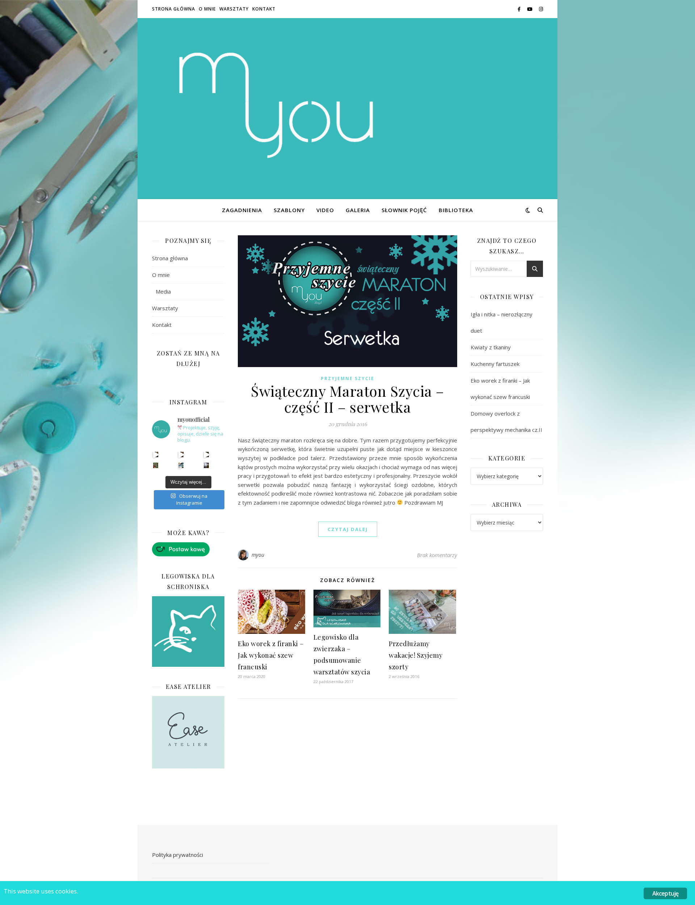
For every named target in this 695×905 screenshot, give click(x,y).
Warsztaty (234, 9)
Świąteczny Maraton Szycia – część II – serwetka (347, 398)
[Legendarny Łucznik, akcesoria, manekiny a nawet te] (181, 454)
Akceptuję (665, 893)
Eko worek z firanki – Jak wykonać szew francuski (271, 655)
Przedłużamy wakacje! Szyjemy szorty (415, 655)
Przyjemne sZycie (347, 378)
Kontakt (263, 9)
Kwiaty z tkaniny (491, 347)
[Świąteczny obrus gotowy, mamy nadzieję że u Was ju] (206, 465)
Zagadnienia (242, 210)
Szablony (289, 210)
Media (163, 291)
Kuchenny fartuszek (495, 363)
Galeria (358, 210)
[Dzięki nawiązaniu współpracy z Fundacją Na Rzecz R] (181, 465)
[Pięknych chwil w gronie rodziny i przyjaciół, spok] (156, 465)
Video (325, 210)
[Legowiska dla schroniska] (188, 631)
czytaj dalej (348, 529)
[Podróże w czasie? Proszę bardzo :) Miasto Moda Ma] (206, 454)
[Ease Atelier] (188, 549)
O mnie (207, 9)
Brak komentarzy (437, 555)
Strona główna (173, 9)
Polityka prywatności (177, 854)
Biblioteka (456, 210)
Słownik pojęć (404, 210)
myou (258, 554)
